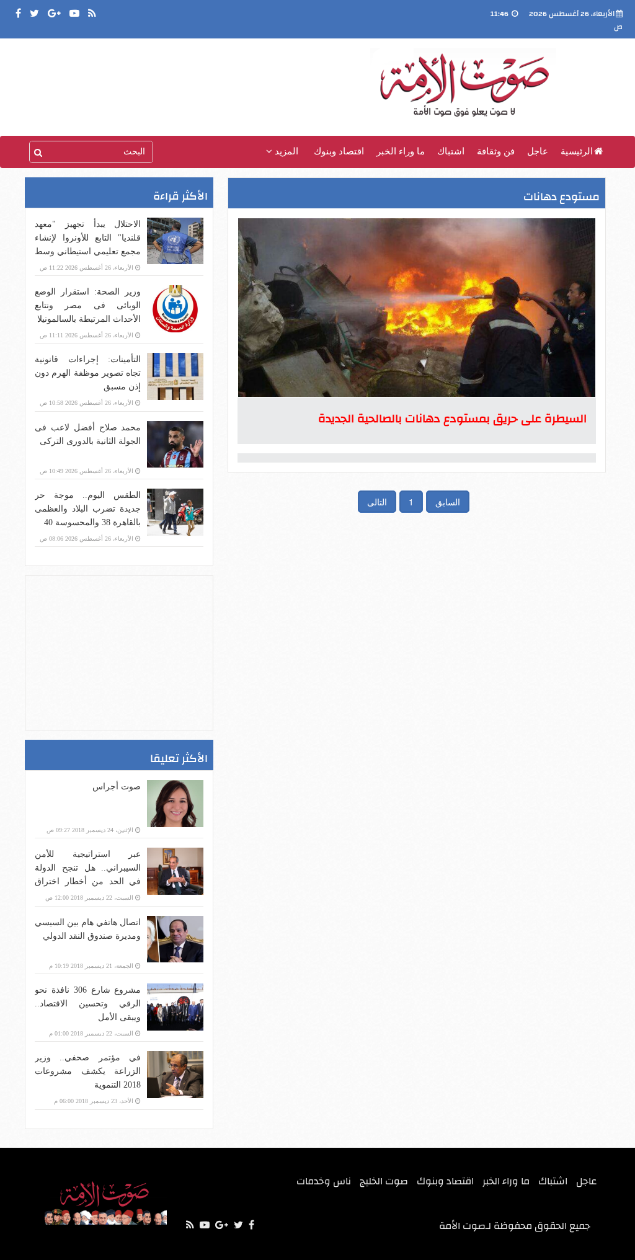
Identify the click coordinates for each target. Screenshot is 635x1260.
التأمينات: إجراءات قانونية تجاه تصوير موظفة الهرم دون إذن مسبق (88, 373)
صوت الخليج (384, 1181)
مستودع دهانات (561, 197)
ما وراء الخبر (400, 151)
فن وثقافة (496, 151)
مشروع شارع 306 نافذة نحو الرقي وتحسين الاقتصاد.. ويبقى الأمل (88, 1003)
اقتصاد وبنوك (339, 151)
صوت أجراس (116, 786)
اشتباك (450, 151)
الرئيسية (577, 151)
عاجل (537, 151)
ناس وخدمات (323, 1181)
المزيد (285, 151)
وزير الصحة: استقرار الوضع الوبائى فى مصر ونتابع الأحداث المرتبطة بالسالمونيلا (88, 305)
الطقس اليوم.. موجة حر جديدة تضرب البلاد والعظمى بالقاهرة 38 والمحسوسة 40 (88, 508)
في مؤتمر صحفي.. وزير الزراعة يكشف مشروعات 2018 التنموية (88, 1071)
